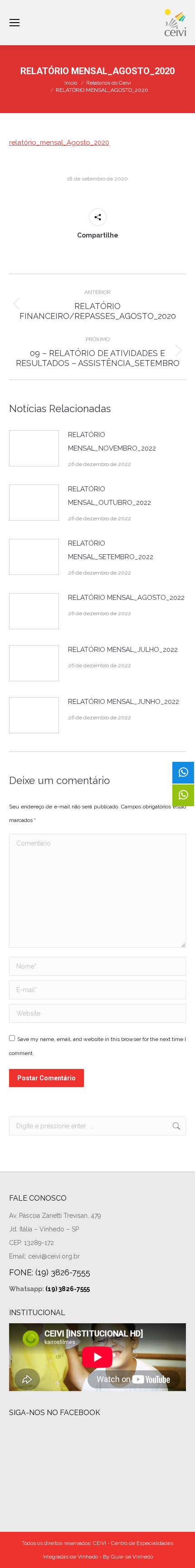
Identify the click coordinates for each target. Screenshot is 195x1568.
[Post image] (34, 448)
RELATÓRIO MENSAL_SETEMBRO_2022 (110, 550)
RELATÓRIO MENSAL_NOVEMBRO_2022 (112, 441)
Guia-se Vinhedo (132, 1557)
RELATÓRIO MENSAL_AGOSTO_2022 (126, 598)
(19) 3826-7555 (67, 1288)
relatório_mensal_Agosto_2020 (59, 142)
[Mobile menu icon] (14, 22)
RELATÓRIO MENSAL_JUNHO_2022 (123, 702)
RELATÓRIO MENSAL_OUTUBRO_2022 (109, 496)
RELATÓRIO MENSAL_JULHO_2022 (123, 650)
